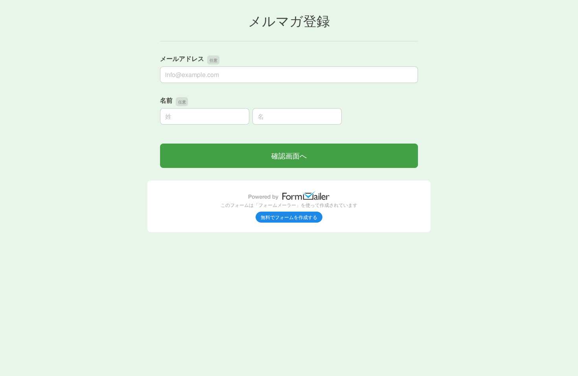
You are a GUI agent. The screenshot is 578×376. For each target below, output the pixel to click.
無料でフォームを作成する (289, 217)
